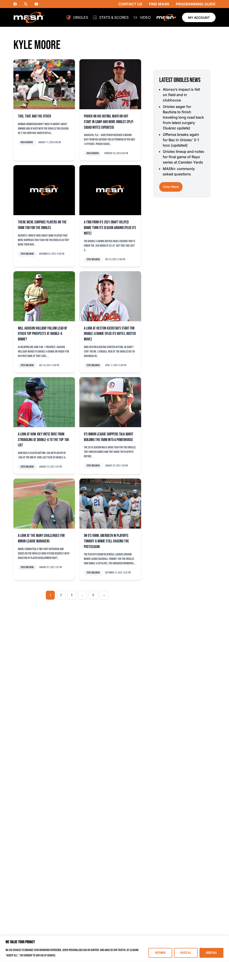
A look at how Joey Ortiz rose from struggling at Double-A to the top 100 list (43, 440)
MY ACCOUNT (199, 17)
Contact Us (130, 4)
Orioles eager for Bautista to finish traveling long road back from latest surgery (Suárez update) (183, 117)
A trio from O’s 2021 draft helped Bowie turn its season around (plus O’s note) (110, 228)
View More (171, 187)
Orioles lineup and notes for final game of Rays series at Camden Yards (183, 156)
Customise (160, 953)
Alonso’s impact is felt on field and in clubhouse (181, 94)
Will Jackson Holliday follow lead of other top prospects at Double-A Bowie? (42, 334)
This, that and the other (34, 116)
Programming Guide (196, 4)
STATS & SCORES (114, 17)
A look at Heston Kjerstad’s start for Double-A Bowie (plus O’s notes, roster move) (110, 334)
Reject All (185, 953)
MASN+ (166, 17)
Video (145, 17)
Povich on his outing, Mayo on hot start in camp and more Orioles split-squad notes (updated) (109, 122)
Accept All (211, 953)
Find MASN (159, 4)
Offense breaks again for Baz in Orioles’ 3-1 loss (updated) (181, 139)
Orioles (80, 17)
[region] (114, 948)
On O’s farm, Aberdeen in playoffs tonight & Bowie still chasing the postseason (106, 541)
